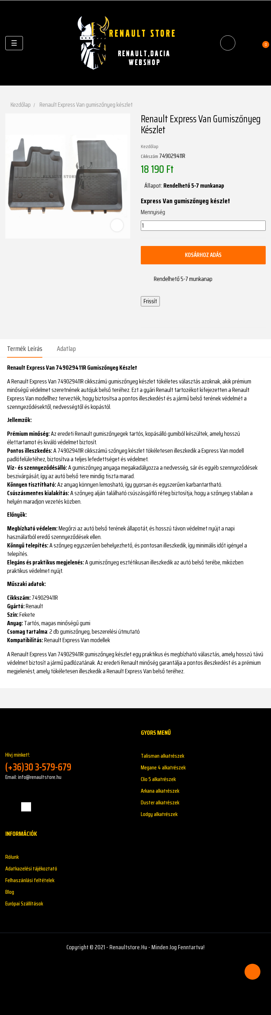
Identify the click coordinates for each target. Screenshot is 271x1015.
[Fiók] (246, 43)
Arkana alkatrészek (160, 790)
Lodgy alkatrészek (159, 814)
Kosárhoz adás (203, 254)
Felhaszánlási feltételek (29, 880)
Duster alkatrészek (160, 802)
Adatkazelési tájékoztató (31, 868)
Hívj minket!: (38, 761)
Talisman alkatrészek (162, 755)
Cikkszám (149, 156)
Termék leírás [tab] (24, 348)
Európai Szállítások (24, 903)
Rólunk (12, 856)
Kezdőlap (149, 146)
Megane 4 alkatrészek (163, 767)
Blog (9, 891)
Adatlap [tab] (66, 348)
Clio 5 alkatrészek (158, 779)
